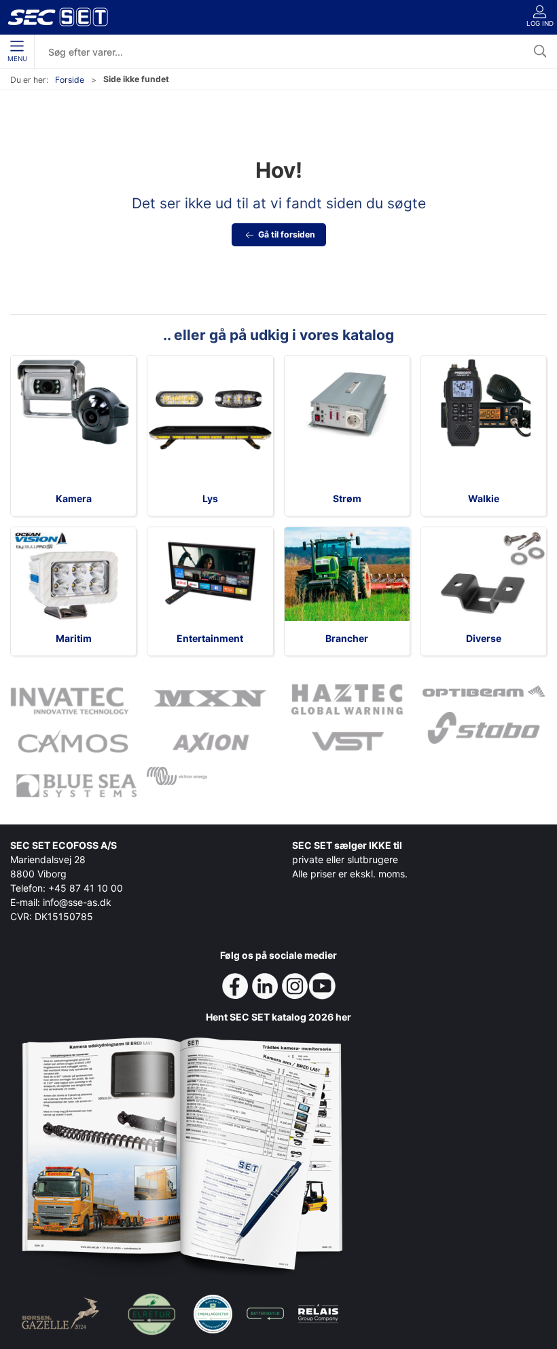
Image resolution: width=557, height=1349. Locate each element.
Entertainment (210, 638)
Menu (17, 58)
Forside (69, 80)
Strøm (347, 498)
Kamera (74, 498)
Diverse (483, 638)
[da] (57, 17)
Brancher (346, 638)
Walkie (483, 498)
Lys (210, 498)
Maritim (74, 638)
